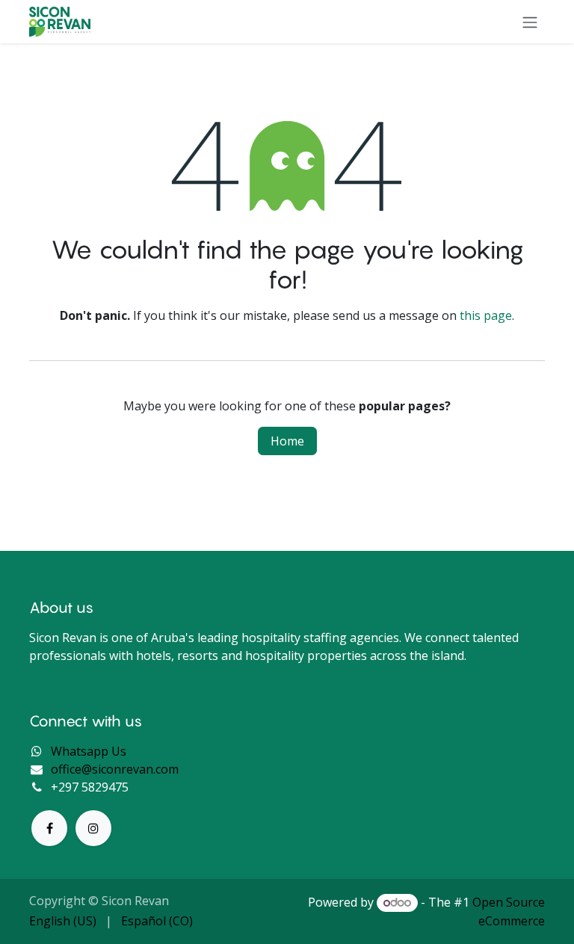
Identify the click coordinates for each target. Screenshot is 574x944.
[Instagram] (93, 828)
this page (486, 315)
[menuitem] (62, 921)
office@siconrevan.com (115, 769)
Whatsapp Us (88, 751)
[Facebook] (49, 828)
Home (287, 441)
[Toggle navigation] (530, 21)
